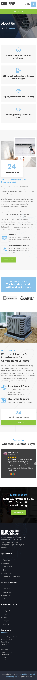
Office (5, 599)
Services (6, 563)
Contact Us (18, 513)
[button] (1, 463)
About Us (6, 560)
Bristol (5, 614)
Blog (4, 570)
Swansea (6, 624)
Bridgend (6, 611)
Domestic (6, 589)
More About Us (18, 423)
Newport (6, 621)
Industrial (6, 595)
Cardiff (5, 617)
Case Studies (7, 567)
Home (3, 28)
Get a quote (18, 11)
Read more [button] (12, 470)
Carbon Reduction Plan (11, 577)
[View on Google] (5, 453)
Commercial (7, 592)
